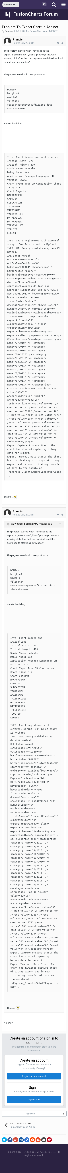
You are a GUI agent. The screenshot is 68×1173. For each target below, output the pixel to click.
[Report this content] (58, 43)
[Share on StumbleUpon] (38, 1139)
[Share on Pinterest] (49, 1139)
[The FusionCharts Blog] (22, 1162)
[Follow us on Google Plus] (46, 1162)
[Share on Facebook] (10, 1139)
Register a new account (34, 1076)
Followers (31, 1113)
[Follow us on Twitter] (38, 1162)
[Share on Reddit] (32, 1139)
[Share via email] (43, 1139)
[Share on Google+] (15, 1139)
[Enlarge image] (15, 496)
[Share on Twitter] (4, 1139)
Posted (23, 43)
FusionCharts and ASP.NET (43, 31)
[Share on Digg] (21, 1139)
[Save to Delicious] (26, 1139)
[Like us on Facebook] (30, 1162)
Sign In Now (34, 1099)
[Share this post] (62, 43)
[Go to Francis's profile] (7, 41)
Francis (9, 31)
